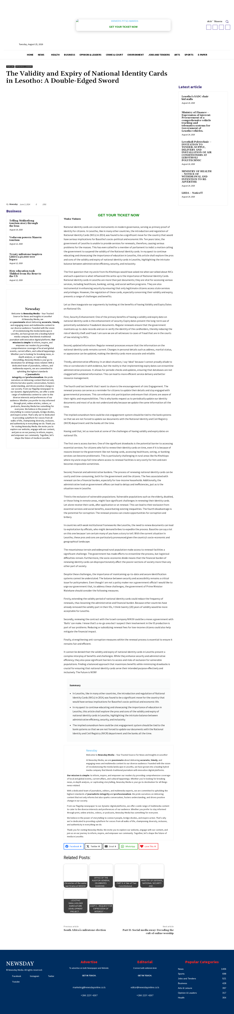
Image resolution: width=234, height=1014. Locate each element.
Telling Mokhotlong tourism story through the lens (23, 223)
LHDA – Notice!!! (192, 193)
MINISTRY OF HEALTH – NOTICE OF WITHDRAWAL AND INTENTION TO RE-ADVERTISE (197, 176)
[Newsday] (32, 299)
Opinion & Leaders (24, 67)
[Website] (44, 442)
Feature (10, 67)
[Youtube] (227, 27)
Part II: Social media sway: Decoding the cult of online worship (148, 932)
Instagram (34, 976)
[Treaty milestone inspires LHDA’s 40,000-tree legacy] (50, 259)
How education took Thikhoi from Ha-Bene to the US (25, 274)
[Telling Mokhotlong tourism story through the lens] (50, 225)
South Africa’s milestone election (85, 930)
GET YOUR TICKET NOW (123, 26)
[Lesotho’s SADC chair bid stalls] (219, 100)
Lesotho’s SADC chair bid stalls (195, 98)
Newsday (13, 204)
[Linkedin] (30, 442)
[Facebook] (208, 27)
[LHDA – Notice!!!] (219, 196)
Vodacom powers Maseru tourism (25, 239)
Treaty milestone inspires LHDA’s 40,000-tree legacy (25, 257)
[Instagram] (215, 27)
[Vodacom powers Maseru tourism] (50, 242)
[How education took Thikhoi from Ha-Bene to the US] (50, 275)
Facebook (16, 976)
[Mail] (35, 442)
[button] (227, 21)
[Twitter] (221, 27)
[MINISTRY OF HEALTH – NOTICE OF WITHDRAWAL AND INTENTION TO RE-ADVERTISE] (219, 175)
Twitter (51, 976)
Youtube (16, 982)
